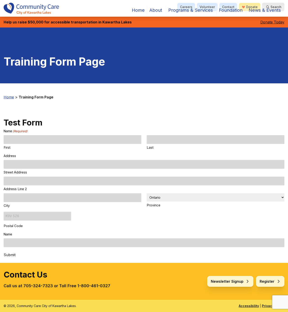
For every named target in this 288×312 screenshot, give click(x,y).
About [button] (155, 10)
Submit (10, 255)
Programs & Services (190, 10)
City (7, 205)
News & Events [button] (265, 10)
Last (150, 147)
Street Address (15, 172)
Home (138, 10)
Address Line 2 (15, 189)
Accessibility (249, 306)
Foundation (231, 10)
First (7, 147)
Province (153, 205)
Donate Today (272, 22)
